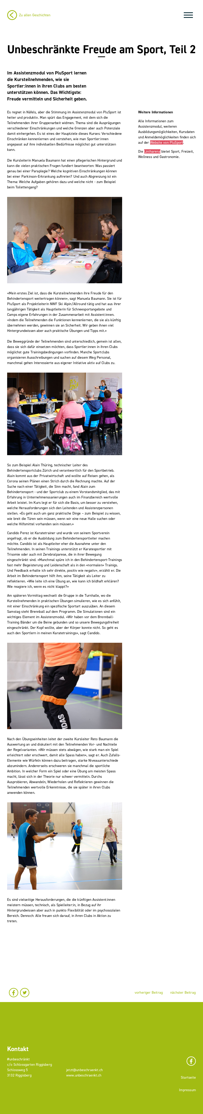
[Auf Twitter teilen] (25, 993)
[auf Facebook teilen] (14, 993)
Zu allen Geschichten (35, 15)
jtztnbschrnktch (84, 1070)
